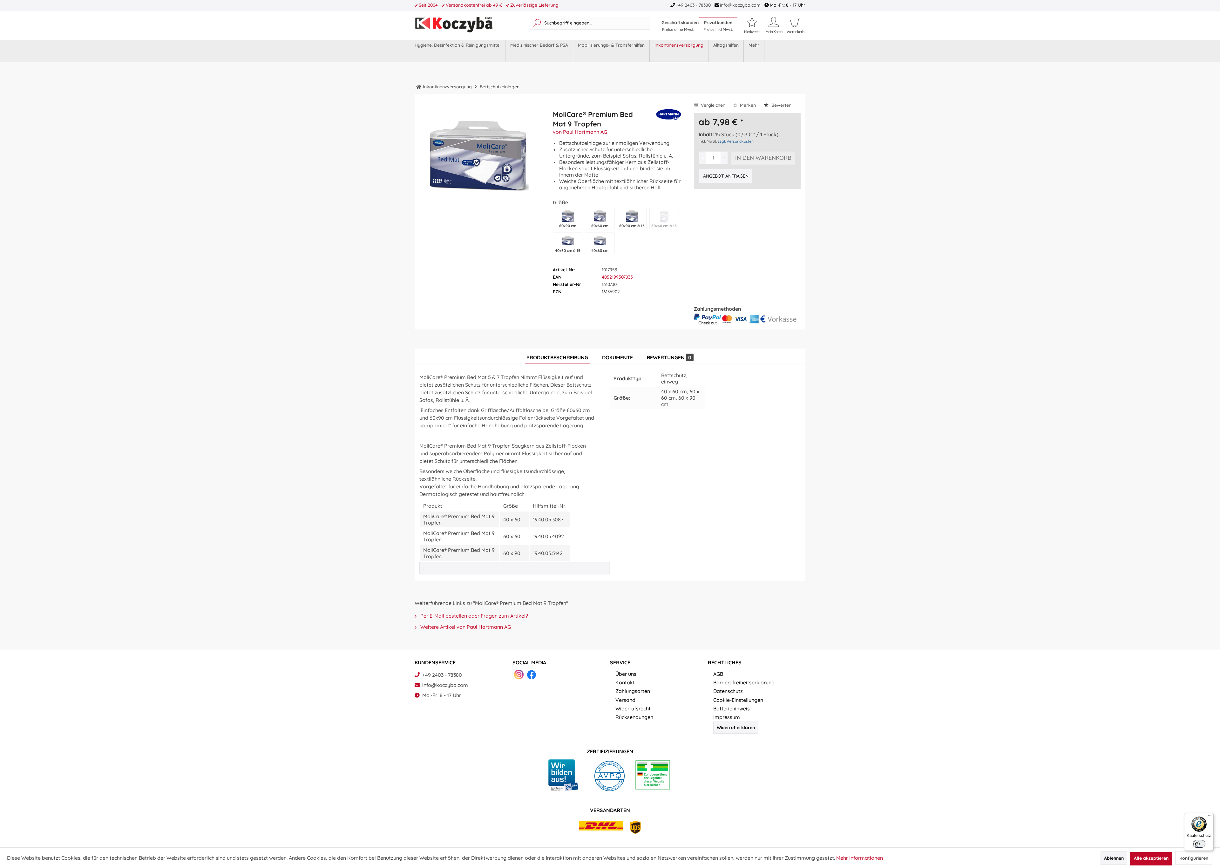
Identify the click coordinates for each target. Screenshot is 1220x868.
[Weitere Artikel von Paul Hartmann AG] (668, 118)
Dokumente (617, 357)
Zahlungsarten (632, 691)
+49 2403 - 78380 (693, 5)
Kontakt (625, 682)
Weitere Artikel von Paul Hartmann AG (465, 627)
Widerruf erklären (736, 727)
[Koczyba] (419, 87)
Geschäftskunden (680, 26)
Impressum (726, 717)
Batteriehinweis (731, 708)
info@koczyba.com (740, 5)
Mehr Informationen (859, 858)
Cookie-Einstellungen (738, 700)
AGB (718, 674)
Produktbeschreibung (557, 357)
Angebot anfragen (726, 176)
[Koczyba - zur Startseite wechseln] (454, 25)
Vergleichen (712, 105)
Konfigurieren (1193, 858)
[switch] (1199, 844)
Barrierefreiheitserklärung (744, 682)
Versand (625, 700)
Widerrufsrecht (633, 708)
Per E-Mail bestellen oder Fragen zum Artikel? (473, 616)
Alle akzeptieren (1151, 858)
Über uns (625, 674)
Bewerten (780, 105)
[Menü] (1210, 817)
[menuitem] (590, 23)
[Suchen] (537, 23)
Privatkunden (718, 26)
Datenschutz (728, 691)
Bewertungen (669, 357)
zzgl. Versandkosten (736, 141)
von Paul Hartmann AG (580, 132)
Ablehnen (1114, 858)
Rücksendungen (634, 717)
